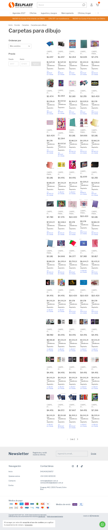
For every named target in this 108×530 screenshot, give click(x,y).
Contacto (12, 481)
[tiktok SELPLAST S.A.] (82, 466)
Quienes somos (14, 476)
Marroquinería (67, 13)
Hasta (22, 59)
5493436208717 (46, 472)
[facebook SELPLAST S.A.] (77, 466)
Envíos (11, 485)
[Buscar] (83, 5)
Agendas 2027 (19, 13)
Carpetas (25, 25)
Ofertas (33, 13)
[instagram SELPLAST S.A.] (73, 466)
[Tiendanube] (91, 516)
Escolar (17, 25)
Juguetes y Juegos (49, 13)
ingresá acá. (41, 516)
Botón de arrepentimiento (55, 516)
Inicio (11, 25)
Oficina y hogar (84, 13)
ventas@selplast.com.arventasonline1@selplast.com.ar (51, 482)
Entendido (29, 525)
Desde (11, 59)
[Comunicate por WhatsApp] (102, 524)
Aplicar (36, 64)
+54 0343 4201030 (48, 476)
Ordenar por (15, 40)
